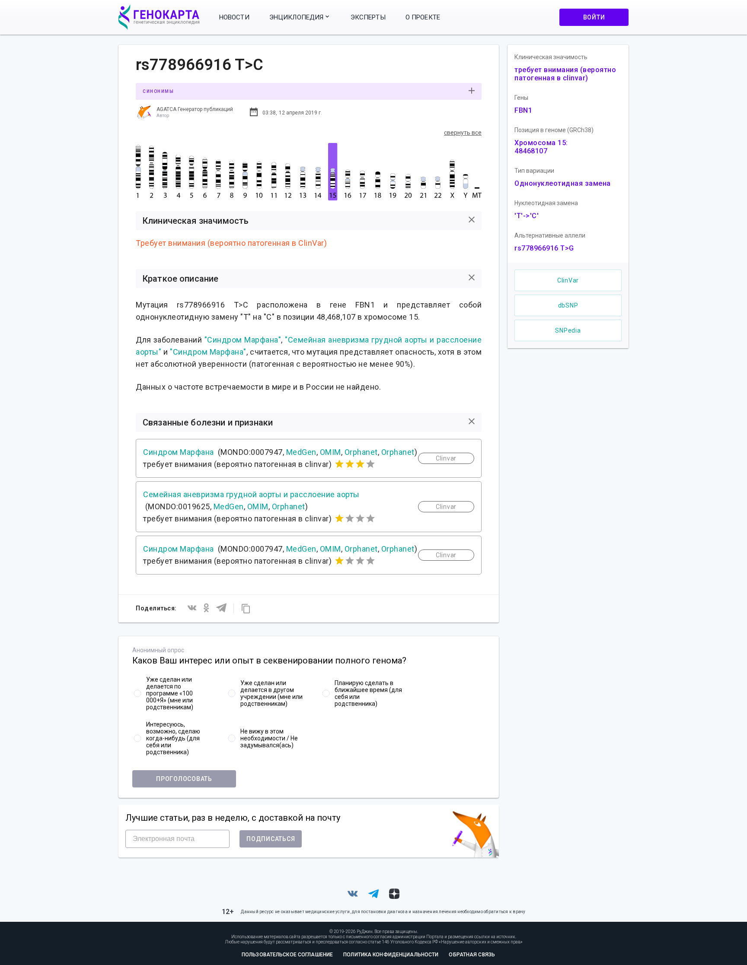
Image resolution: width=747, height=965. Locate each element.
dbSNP (568, 305)
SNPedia (568, 330)
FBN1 (523, 110)
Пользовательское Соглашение (287, 955)
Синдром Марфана (178, 452)
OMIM (330, 452)
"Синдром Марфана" (242, 339)
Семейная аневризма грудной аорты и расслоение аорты (251, 494)
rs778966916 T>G (544, 248)
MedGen (301, 452)
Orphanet (361, 452)
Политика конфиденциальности (390, 955)
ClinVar (568, 280)
